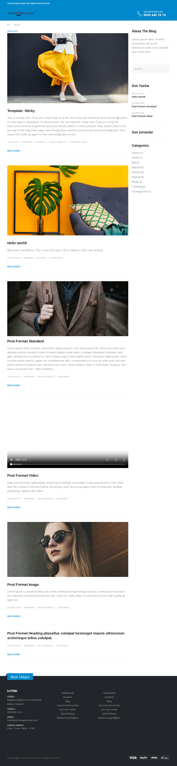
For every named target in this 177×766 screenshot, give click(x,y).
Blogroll (41, 142)
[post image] (67, 68)
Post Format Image (23, 584)
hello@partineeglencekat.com (22, 720)
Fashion (42, 376)
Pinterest (11, 736)
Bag (39, 498)
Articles (136, 152)
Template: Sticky (21, 111)
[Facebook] (151, 3)
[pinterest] (162, 3)
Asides (135, 157)
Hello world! (17, 243)
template (61, 142)
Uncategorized (140, 191)
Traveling (48, 498)
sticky (53, 142)
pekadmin (27, 142)
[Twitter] (156, 3)
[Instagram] (167, 3)
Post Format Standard (25, 341)
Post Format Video (22, 475)
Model (50, 376)
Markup (136, 177)
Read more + (14, 150)
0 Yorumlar (57, 257)
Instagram (18, 736)
